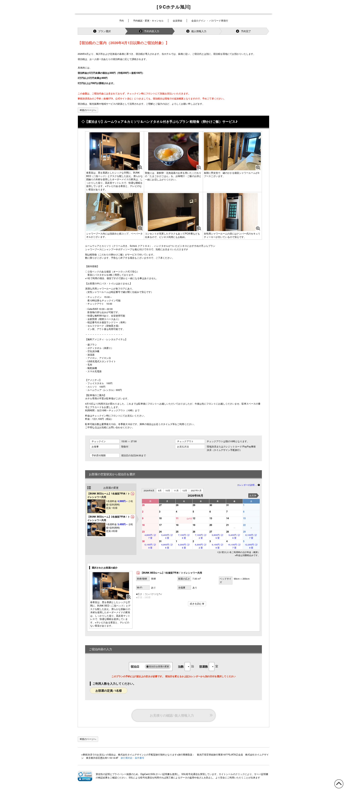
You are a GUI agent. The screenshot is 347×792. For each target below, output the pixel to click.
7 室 (150, 536)
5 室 (217, 536)
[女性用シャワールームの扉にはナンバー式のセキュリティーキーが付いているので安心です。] (232, 212)
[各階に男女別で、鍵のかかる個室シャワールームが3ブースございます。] (232, 151)
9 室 (150, 546)
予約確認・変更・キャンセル (148, 20)
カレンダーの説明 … (247, 484)
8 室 (167, 546)
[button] (85, 776)
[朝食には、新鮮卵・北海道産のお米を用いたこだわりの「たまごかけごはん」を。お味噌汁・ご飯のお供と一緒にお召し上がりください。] (173, 151)
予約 (121, 20)
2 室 (201, 536)
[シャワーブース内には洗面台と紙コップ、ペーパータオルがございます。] (114, 212)
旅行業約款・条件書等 (132, 757)
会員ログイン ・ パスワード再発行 (209, 20)
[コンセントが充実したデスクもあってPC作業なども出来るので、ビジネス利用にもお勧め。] (173, 212)
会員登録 (177, 20)
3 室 (167, 536)
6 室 (184, 536)
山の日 (189, 518)
